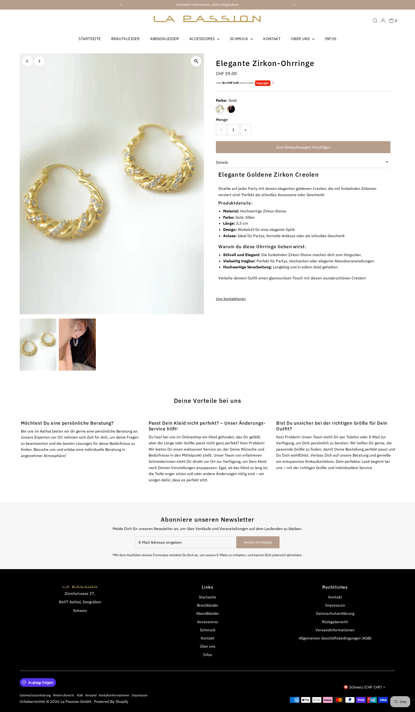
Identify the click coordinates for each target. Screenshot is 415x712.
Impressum (335, 605)
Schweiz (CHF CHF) (365, 687)
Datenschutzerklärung (335, 613)
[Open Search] (375, 20)
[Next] (39, 61)
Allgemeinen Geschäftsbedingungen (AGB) (335, 638)
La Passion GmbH (76, 701)
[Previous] (27, 61)
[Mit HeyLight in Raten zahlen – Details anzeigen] (273, 83)
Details (222, 162)
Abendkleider (164, 38)
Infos (330, 38)
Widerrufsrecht (63, 695)
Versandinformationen (335, 630)
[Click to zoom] (196, 61)
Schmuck (239, 38)
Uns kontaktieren (231, 299)
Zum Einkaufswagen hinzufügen (303, 147)
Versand (91, 695)
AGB (80, 695)
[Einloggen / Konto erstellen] (383, 20)
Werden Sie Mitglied (258, 542)
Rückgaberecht (335, 621)
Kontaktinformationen (114, 695)
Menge (222, 119)
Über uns (301, 38)
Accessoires (202, 38)
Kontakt (272, 38)
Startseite (90, 38)
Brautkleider (125, 38)
